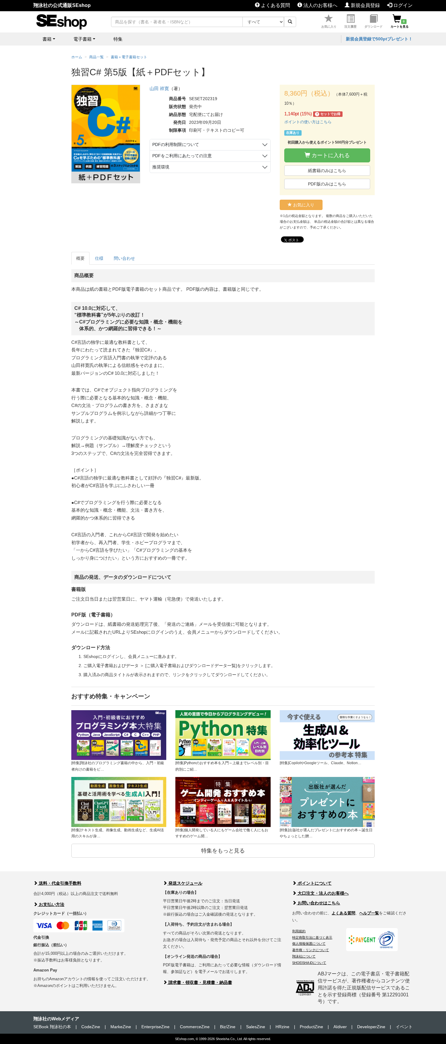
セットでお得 (328, 114)
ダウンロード (373, 26)
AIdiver (340, 1026)
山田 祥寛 (159, 88)
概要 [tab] (80, 258)
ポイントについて (314, 883)
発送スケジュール (184, 883)
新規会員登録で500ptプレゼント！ (379, 38)
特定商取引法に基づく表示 (312, 937)
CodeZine (90, 1026)
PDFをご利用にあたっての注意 (182, 155)
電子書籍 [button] (82, 39)
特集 (118, 39)
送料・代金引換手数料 (59, 883)
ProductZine (311, 1026)
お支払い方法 (51, 904)
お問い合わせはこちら (318, 902)
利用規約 (299, 931)
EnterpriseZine (155, 1026)
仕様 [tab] (99, 258)
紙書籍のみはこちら (327, 170)
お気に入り (328, 26)
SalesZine (255, 1026)
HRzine (282, 1026)
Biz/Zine (227, 1026)
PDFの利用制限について (175, 144)
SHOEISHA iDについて (309, 962)
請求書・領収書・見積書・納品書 (199, 982)
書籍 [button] (47, 39)
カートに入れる (330, 155)
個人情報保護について (309, 943)
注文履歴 (350, 26)
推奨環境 (160, 166)
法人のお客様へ (319, 5)
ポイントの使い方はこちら (308, 122)
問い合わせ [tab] (124, 258)
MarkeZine (120, 1026)
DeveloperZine (371, 1026)
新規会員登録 (365, 5)
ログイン (402, 5)
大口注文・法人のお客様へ (322, 893)
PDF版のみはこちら (327, 183)
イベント (404, 1026)
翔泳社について (304, 956)
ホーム (76, 57)
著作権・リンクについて (310, 950)
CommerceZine (195, 1026)
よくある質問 (275, 5)
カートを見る (399, 24)
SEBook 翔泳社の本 (52, 1026)
